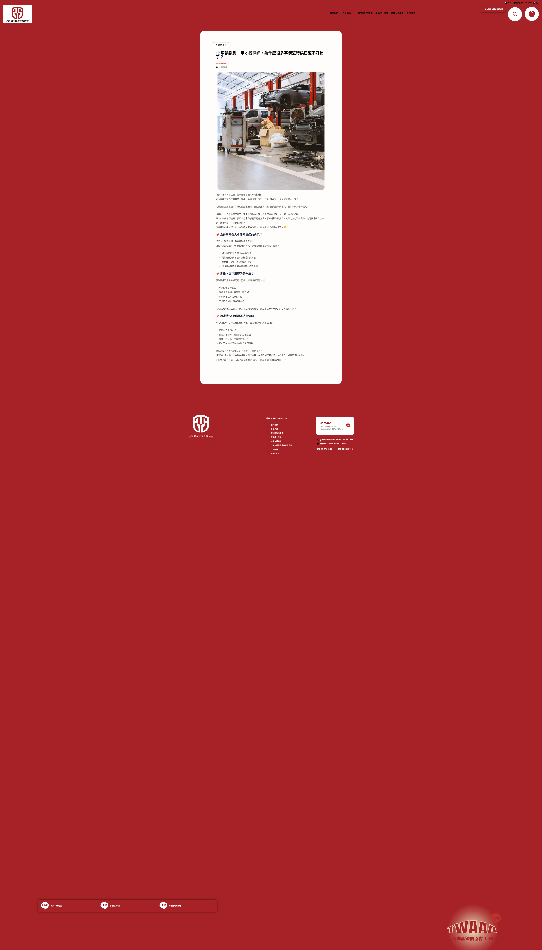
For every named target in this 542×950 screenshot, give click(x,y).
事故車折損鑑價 (365, 13)
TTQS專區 (275, 454)
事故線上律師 (115, 906)
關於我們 (334, 13)
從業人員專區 (397, 13)
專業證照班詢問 (175, 906)
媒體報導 (410, 13)
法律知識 (222, 67)
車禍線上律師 (381, 13)
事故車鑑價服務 (56, 906)
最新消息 (346, 13)
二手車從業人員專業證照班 (493, 9)
